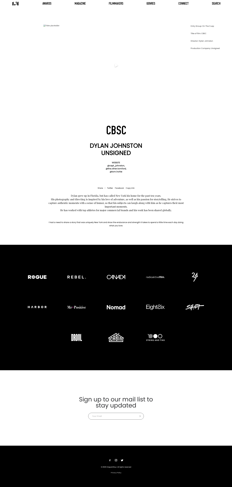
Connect (183, 3)
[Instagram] (116, 460)
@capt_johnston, (116, 165)
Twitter (110, 188)
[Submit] (140, 416)
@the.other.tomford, (116, 168)
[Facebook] (110, 460)
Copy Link (130, 188)
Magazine (80, 3)
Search (216, 3)
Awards (46, 3)
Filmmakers (116, 3)
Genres (150, 3)
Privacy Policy (116, 473)
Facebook (119, 188)
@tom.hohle (116, 171)
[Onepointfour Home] (15, 3)
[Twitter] (122, 460)
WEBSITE (116, 162)
